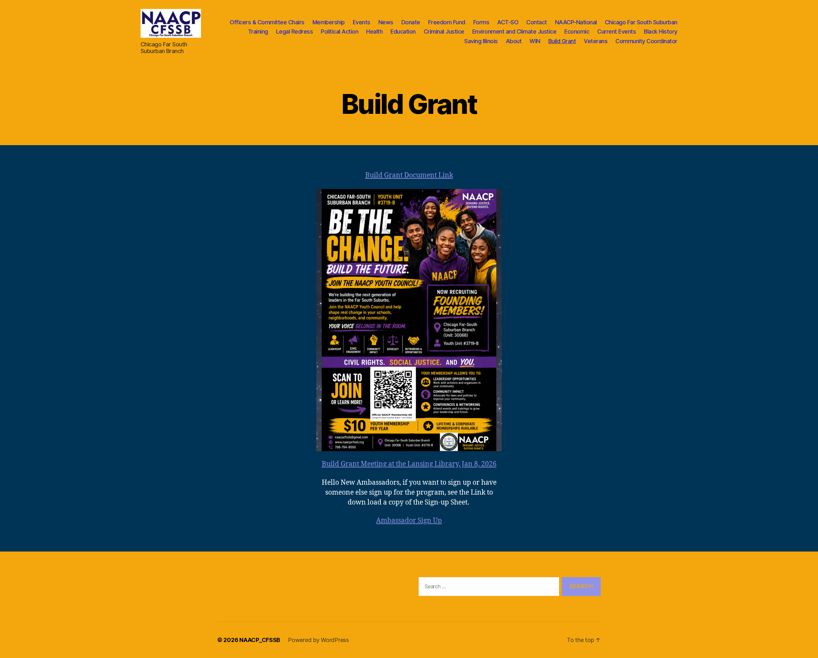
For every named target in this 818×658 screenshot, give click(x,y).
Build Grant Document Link (409, 175)
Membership (329, 22)
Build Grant (562, 41)
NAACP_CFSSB (259, 640)
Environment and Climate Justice (514, 31)
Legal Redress (294, 31)
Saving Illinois (481, 41)
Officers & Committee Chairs (267, 22)
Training (258, 31)
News (385, 22)
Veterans (595, 41)
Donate (410, 22)
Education (403, 31)
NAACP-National (576, 22)
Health (374, 31)
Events (361, 22)
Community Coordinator (646, 41)
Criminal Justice (444, 31)
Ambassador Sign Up (409, 520)
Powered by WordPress (318, 640)
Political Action (339, 31)
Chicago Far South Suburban (641, 22)
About (514, 41)
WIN (534, 41)
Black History (660, 31)
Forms (481, 22)
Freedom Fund (446, 22)
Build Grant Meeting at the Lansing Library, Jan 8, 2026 (409, 464)
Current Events (616, 31)
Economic (576, 31)
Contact (536, 22)
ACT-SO (507, 22)
